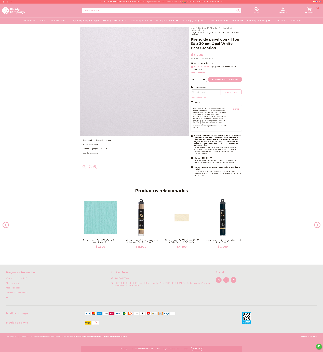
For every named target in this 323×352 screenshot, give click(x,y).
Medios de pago (13, 288)
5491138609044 (122, 278)
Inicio (193, 28)
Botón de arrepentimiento (115, 337)
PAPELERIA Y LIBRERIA (209, 28)
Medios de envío (13, 283)
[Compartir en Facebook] (84, 168)
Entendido (197, 349)
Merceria (236, 21)
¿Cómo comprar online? (16, 278)
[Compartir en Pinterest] (95, 168)
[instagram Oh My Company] (4, 2)
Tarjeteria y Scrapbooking (84, 21)
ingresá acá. (96, 337)
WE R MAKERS (58, 21)
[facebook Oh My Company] (7, 2)
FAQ (8, 297)
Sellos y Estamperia (166, 21)
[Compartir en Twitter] (90, 168)
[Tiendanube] (309, 337)
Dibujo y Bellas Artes (114, 21)
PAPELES (227, 28)
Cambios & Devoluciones (17, 293)
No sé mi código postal (199, 97)
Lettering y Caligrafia (193, 21)
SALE (43, 21)
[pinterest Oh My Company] (11, 2)
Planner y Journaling (257, 21)
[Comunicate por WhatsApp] (319, 346)
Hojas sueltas (196, 30)
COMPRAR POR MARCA (286, 21)
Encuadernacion (217, 21)
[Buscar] (238, 10)
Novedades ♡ (29, 21)
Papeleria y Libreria (140, 21)
